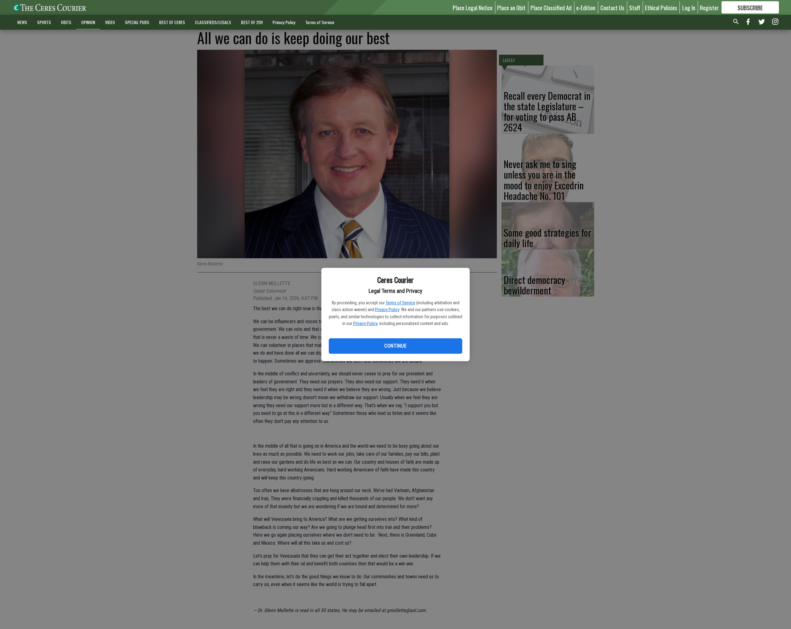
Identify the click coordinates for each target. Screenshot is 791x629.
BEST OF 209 (252, 22)
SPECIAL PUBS (137, 22)
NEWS (22, 22)
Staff (634, 7)
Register (709, 7)
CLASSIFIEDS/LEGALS (213, 22)
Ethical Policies (661, 7)
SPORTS (44, 22)
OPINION (88, 22)
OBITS (66, 22)
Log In (688, 7)
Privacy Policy (387, 309)
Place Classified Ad (551, 7)
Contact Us (612, 7)
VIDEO (110, 22)
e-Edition (585, 7)
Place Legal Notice (473, 7)
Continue (395, 346)
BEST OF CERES (172, 22)
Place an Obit (511, 7)
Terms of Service (400, 302)
